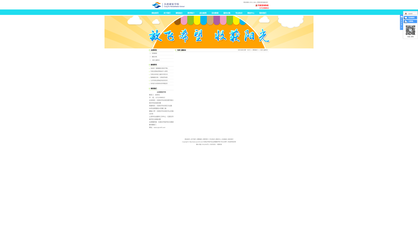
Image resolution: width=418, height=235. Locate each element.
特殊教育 (154, 53)
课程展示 (179, 13)
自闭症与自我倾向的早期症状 (159, 83)
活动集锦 (215, 13)
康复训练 (154, 57)
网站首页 (155, 13)
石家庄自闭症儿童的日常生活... (160, 74)
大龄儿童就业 (156, 60)
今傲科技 (219, 144)
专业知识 (238, 13)
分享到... (411, 21)
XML (254, 2)
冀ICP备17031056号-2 (203, 144)
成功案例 (203, 13)
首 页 (248, 50)
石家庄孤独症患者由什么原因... (160, 71)
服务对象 (226, 13)
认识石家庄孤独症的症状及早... (160, 80)
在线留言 (224, 139)
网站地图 (246, 2)
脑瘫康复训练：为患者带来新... (160, 77)
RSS (251, 2)
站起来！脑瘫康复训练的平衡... (160, 68)
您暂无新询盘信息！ (263, 2)
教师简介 (191, 13)
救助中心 (250, 13)
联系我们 (262, 13)
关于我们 (167, 13)
